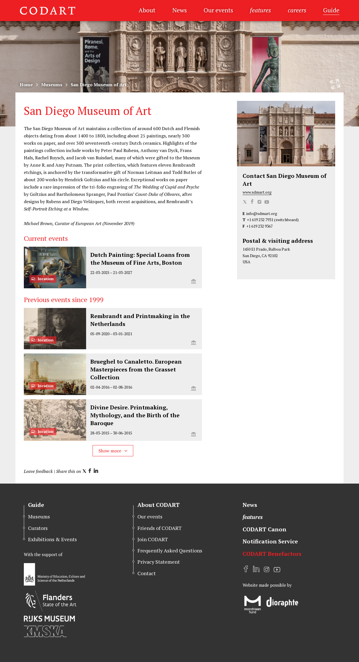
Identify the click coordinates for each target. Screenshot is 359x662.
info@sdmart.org (261, 213)
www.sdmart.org (257, 192)
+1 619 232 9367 (259, 226)
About (147, 10)
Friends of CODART (159, 528)
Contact (146, 573)
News (179, 10)
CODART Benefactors (272, 553)
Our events (218, 10)
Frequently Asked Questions (169, 550)
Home (26, 84)
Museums (51, 84)
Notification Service (270, 541)
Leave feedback (38, 471)
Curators (38, 528)
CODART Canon (264, 529)
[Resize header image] (335, 84)
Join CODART (152, 539)
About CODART (158, 505)
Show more (110, 451)
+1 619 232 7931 (260, 219)
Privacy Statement (158, 561)
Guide (331, 10)
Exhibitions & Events (52, 539)
